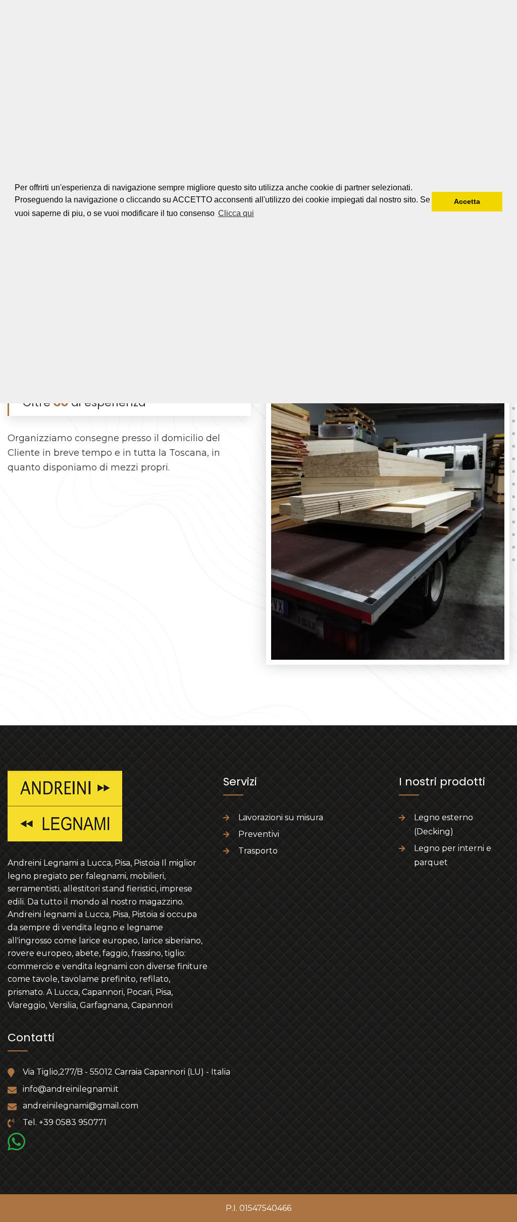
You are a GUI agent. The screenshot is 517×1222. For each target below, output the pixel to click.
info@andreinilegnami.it (71, 1089)
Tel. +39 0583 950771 (65, 1122)
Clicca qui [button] (236, 213)
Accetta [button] (467, 201)
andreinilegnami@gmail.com (80, 1105)
